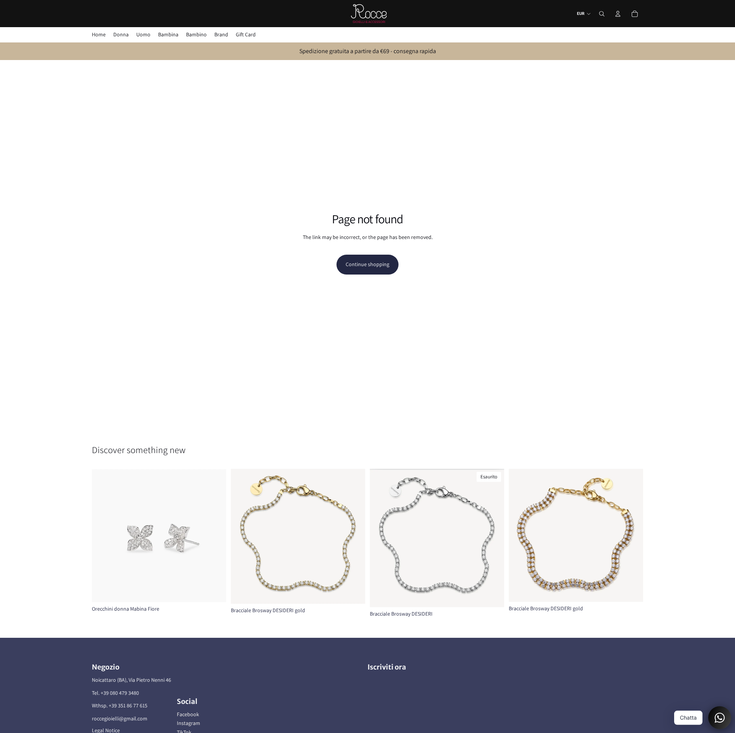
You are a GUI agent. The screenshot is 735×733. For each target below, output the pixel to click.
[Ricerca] (601, 13)
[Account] (617, 13)
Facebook (188, 714)
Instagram (188, 723)
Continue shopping (367, 264)
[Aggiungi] (214, 590)
